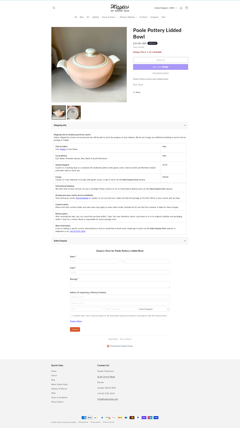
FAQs (53, 393)
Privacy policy (95, 422)
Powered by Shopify (69, 422)
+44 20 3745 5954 (77, 231)
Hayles (63, 149)
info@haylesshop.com (107, 399)
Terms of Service (126, 339)
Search (54, 375)
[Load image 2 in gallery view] (74, 112)
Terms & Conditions (59, 397)
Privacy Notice (57, 402)
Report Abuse (113, 339)
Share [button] (138, 92)
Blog (53, 380)
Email (76, 267)
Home (53, 371)
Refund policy (83, 422)
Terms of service (108, 422)
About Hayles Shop (59, 384)
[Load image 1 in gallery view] (59, 112)
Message (78, 279)
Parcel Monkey (82, 198)
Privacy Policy (76, 321)
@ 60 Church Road (106, 376)
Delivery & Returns (59, 389)
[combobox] (154, 309)
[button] (54, 8)
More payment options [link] (160, 73)
